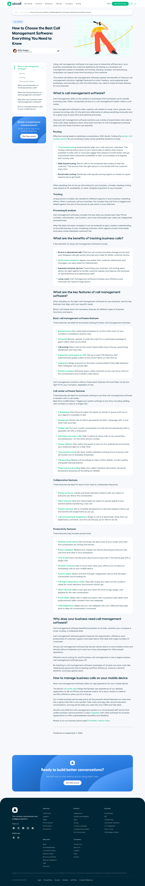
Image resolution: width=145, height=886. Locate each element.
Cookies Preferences (86, 880)
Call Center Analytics (112, 823)
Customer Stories (49, 850)
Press (75, 854)
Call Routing (108, 819)
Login (109, 3)
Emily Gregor (23, 50)
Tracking (22, 77)
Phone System (48, 823)
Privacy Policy (48, 880)
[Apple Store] (13, 837)
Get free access (120, 4)
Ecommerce (47, 826)
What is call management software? (28, 68)
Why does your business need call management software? (30, 101)
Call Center (24, 12)
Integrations (78, 813)
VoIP (44, 863)
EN (135, 4)
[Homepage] (14, 4)
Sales (45, 819)
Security (57, 880)
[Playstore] (18, 837)
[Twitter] (18, 828)
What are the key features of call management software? (30, 94)
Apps (75, 819)
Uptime (76, 857)
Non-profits (47, 829)
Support (46, 816)
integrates (95, 713)
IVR (105, 816)
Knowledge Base (49, 847)
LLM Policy (73, 880)
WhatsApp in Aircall (111, 832)
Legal (39, 880)
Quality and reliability (81, 816)
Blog (16, 12)
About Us (77, 847)
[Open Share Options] (58, 51)
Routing (22, 73)
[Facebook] (13, 828)
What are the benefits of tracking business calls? (28, 86)
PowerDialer (108, 813)
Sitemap (65, 880)
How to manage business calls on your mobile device (30, 108)
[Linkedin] (23, 828)
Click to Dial (108, 829)
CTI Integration (109, 826)
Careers (76, 850)
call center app (70, 689)
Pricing (78, 4)
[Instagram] (27, 828)
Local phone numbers (81, 829)
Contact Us (78, 844)
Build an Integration (50, 860)
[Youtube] (32, 828)
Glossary (46, 866)
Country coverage (80, 826)
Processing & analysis (27, 81)
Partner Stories (48, 854)
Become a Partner (49, 857)
